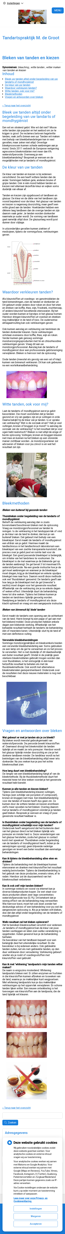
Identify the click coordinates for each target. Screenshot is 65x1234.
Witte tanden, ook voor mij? (20, 91)
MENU (57, 10)
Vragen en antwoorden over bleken (24, 97)
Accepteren (36, 1224)
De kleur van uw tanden (17, 84)
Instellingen (36, 1208)
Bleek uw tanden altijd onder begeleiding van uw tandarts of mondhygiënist (31, 80)
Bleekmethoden (13, 94)
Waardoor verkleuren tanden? (21, 88)
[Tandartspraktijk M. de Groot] (32, 17)
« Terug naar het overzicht (16, 105)
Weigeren (36, 1216)
